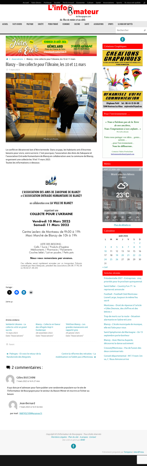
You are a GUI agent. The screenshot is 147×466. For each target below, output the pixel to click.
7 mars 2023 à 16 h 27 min (28, 381)
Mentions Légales (59, 437)
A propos (84, 437)
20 (122, 255)
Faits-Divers (36, 3)
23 (140, 255)
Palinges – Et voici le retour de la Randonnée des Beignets (24, 355)
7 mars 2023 (14, 70)
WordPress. (139, 452)
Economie (80, 3)
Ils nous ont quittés (133, 3)
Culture (90, 3)
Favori (11, 344)
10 (105, 251)
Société (57, 3)
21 (128, 255)
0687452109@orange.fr (30, 413)
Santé (98, 3)
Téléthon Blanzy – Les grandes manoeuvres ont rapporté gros (77, 327)
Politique (47, 3)
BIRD (82, 440)
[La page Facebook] (122, 39)
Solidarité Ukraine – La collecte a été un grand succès (16, 327)
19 (117, 255)
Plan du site (73, 437)
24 (105, 259)
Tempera (128, 452)
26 (117, 259)
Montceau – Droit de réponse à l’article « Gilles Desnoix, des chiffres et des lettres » (123, 308)
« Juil (105, 267)
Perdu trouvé (68, 3)
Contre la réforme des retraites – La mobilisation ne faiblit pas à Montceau (76, 355)
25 (111, 259)
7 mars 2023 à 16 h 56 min (31, 407)
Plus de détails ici (122, 225)
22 (134, 255)
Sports (119, 3)
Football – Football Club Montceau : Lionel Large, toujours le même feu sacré (121, 297)
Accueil (26, 3)
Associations (108, 3)
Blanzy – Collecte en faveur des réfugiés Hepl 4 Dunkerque (48, 327)
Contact (92, 437)
